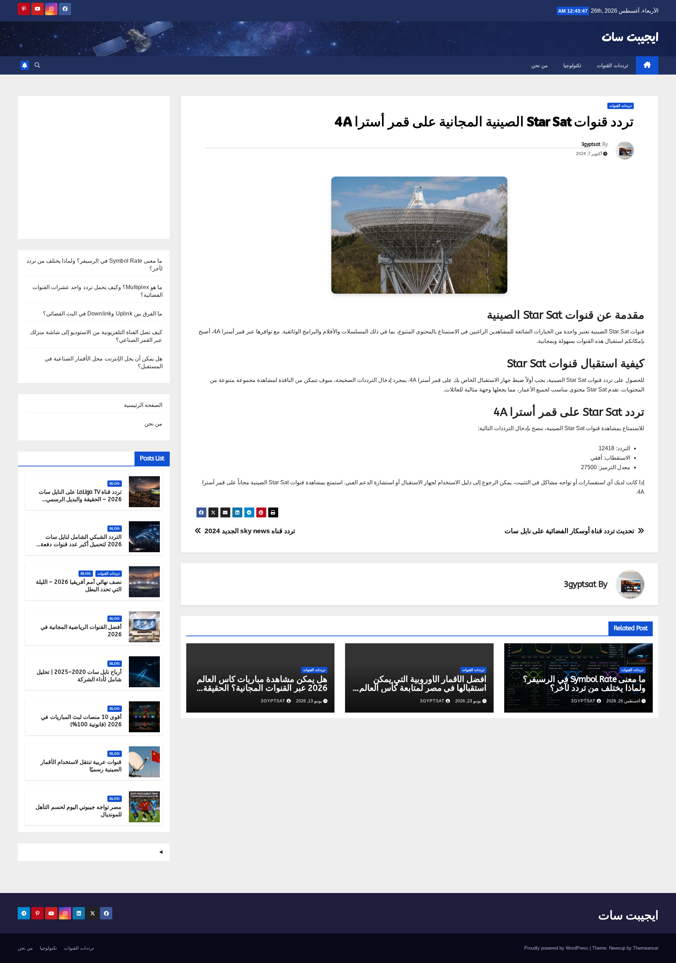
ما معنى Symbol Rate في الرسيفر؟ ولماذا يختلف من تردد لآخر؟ (584, 683)
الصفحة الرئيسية (143, 405)
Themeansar (645, 948)
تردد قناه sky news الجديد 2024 (250, 531)
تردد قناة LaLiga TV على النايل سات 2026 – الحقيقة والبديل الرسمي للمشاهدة (80, 499)
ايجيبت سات (630, 37)
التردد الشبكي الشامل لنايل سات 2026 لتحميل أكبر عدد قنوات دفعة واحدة (80, 544)
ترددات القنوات (612, 65)
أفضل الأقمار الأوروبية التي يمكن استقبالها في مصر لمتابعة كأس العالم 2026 (423, 688)
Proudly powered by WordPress (557, 948)
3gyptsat (590, 144)
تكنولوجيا (572, 65)
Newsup (617, 948)
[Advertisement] (94, 170)
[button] (37, 65)
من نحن (539, 65)
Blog (114, 483)
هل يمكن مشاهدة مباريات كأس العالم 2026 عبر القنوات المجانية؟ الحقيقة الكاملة (262, 688)
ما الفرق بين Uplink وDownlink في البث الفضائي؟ (102, 314)
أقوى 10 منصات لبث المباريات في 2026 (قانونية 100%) (81, 721)
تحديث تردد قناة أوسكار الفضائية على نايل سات (569, 531)
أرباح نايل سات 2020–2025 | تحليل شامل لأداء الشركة (79, 676)
